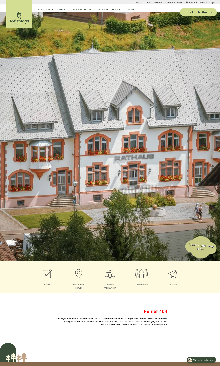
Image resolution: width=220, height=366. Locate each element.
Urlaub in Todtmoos (198, 12)
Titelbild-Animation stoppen (202, 2)
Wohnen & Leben (82, 9)
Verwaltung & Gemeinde (52, 9)
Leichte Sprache (142, 2)
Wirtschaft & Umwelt (109, 9)
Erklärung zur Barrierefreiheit (168, 2)
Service (132, 9)
